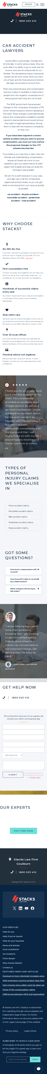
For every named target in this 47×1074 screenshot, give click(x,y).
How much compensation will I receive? (23, 570)
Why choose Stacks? (12, 963)
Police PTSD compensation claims (19, 990)
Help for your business (13, 941)
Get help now (24, 27)
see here (29, 258)
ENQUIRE (28, 4)
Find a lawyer (9, 958)
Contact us (8, 967)
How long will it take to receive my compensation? (24, 580)
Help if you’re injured (12, 936)
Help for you (8, 932)
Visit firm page (23, 831)
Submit (13, 775)
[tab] (23, 571)
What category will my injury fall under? (22, 590)
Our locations (9, 954)
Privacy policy (35, 777)
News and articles (11, 945)
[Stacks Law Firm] (10, 4)
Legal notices (30, 1031)
